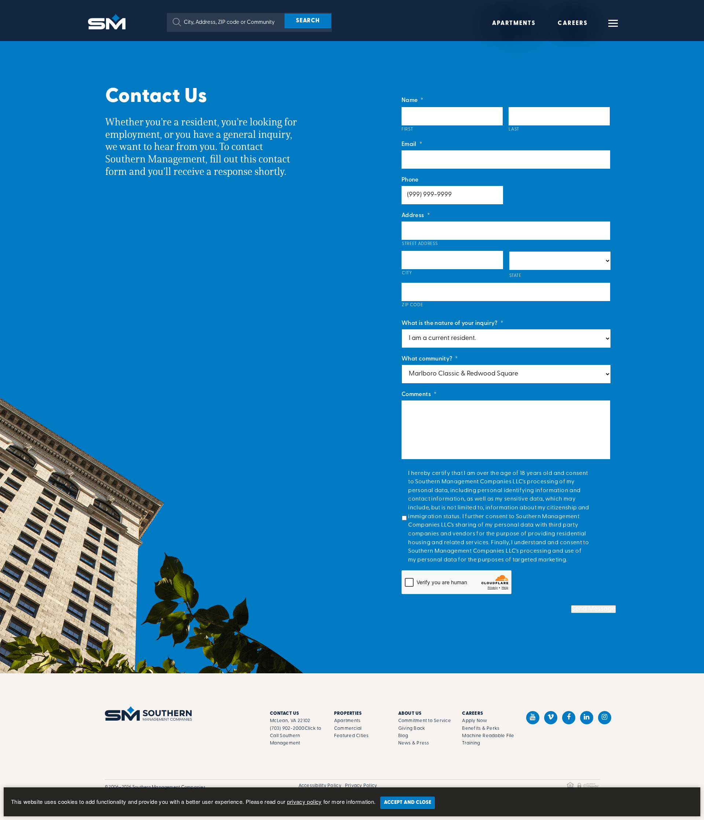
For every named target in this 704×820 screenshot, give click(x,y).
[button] (177, 22)
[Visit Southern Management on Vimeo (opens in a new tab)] (550, 717)
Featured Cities (351, 735)
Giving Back (411, 728)
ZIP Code (412, 305)
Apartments (514, 23)
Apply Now (474, 720)
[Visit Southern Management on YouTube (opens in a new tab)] (532, 717)
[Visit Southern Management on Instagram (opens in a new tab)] (604, 717)
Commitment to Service (424, 720)
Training (471, 743)
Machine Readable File (488, 735)
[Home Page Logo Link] (108, 21)
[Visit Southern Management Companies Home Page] (148, 713)
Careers (573, 23)
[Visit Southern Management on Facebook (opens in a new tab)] (568, 717)
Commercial (348, 728)
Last (514, 129)
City (407, 273)
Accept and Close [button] (407, 802)
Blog (403, 735)
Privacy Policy (361, 785)
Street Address (419, 244)
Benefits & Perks (480, 728)
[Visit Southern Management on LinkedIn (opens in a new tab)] (586, 717)
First (407, 129)
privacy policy (304, 801)
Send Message (593, 609)
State (515, 276)
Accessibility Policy (319, 785)
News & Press (413, 743)
